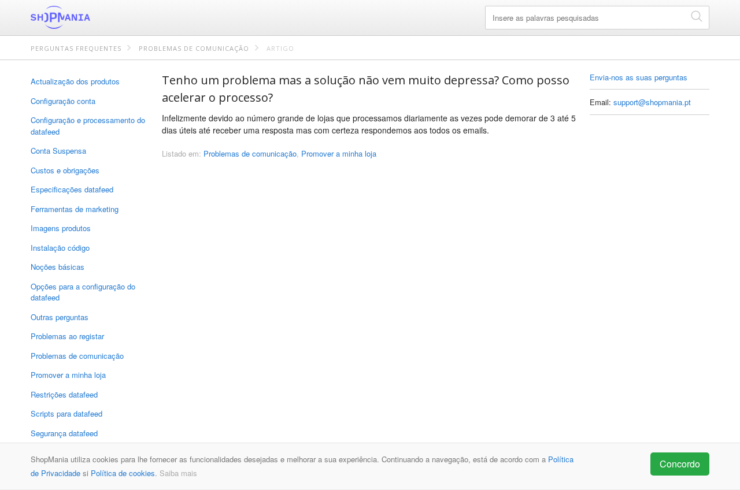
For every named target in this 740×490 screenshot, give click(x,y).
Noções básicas (57, 266)
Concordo (680, 463)
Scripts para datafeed (66, 413)
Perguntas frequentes (76, 48)
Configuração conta (63, 100)
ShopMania (88, 17)
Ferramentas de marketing (75, 208)
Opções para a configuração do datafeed (83, 292)
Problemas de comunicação (194, 48)
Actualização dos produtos (75, 81)
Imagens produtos (61, 227)
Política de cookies (123, 472)
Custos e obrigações (65, 170)
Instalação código (60, 247)
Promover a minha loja (68, 374)
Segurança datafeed (64, 433)
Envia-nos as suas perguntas (638, 77)
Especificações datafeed (72, 189)
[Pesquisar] (696, 16)
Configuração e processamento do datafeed (88, 125)
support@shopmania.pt (652, 101)
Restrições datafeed (64, 394)
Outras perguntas (59, 316)
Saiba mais (178, 472)
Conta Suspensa (58, 150)
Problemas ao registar (67, 336)
